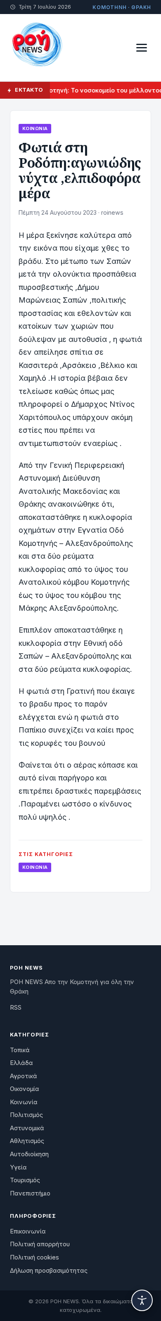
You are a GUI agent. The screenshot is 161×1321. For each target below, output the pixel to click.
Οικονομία (24, 1089)
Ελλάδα (21, 1063)
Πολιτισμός (26, 1115)
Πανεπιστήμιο (30, 1193)
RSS (15, 1007)
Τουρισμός (25, 1180)
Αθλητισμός (27, 1141)
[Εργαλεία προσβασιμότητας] (142, 1300)
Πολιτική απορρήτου (40, 1244)
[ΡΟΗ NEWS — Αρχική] (37, 47)
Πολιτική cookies (34, 1257)
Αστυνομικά (27, 1128)
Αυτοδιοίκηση (29, 1154)
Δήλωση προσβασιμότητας (49, 1270)
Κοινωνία (34, 128)
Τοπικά (20, 1050)
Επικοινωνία (28, 1231)
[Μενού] (141, 48)
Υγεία (18, 1167)
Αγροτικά (23, 1076)
